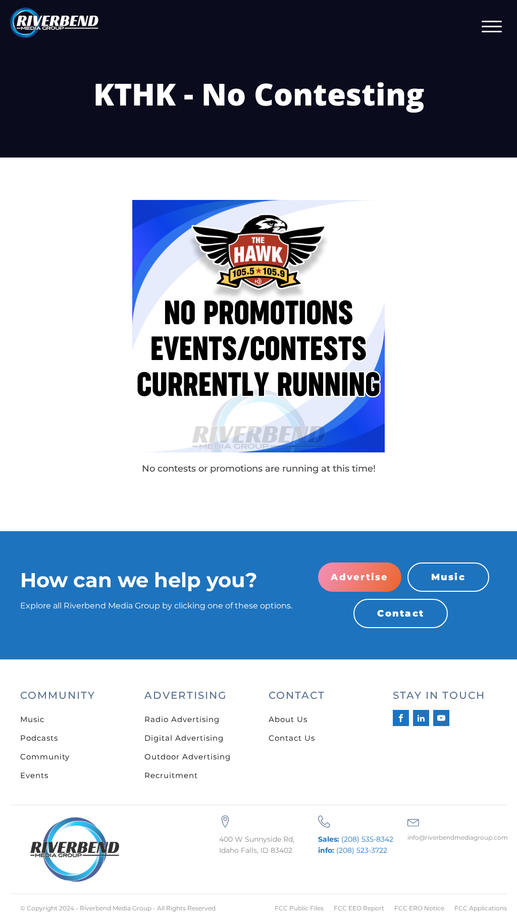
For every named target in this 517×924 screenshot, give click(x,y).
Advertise (359, 577)
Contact (400, 613)
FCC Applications (480, 908)
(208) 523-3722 (352, 850)
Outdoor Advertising (187, 756)
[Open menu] (492, 27)
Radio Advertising (182, 719)
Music (448, 577)
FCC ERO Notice (419, 908)
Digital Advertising (184, 738)
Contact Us (292, 738)
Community (45, 756)
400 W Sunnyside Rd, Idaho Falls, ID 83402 (256, 845)
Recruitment (171, 775)
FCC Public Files (299, 908)
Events (34, 775)
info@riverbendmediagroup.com (457, 837)
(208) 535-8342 (355, 839)
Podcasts (39, 738)
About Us (288, 719)
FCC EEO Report (359, 908)
